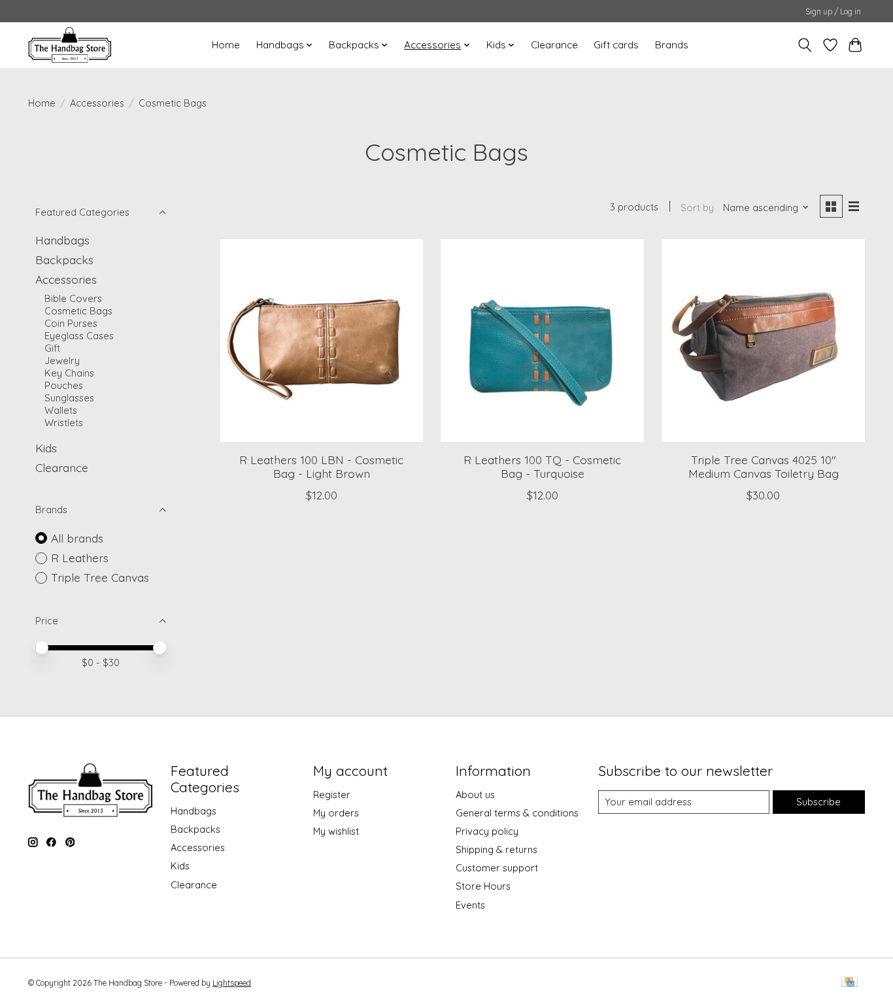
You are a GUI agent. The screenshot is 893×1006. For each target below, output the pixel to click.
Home (226, 45)
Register (331, 794)
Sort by (697, 207)
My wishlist (336, 831)
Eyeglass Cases (79, 335)
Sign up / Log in (833, 11)
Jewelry (62, 360)
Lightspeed (231, 983)
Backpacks (64, 259)
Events (470, 905)
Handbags (62, 240)
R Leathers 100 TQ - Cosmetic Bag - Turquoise (542, 466)
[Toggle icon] (805, 45)
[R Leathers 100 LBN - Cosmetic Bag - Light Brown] (321, 340)
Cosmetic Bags (78, 311)
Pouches (63, 385)
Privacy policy (487, 831)
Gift (52, 348)
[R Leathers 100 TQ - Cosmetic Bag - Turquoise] (542, 340)
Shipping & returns (496, 849)
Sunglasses (69, 398)
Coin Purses (70, 323)
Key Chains (69, 373)
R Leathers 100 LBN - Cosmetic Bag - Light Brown (321, 466)
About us (475, 794)
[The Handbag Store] (69, 45)
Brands (671, 45)
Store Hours (483, 886)
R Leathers (80, 557)
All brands (77, 538)
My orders (336, 813)
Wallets (60, 410)
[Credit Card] (849, 983)
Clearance (554, 45)
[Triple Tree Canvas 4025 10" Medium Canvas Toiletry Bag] (763, 340)
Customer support (497, 868)
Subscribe (818, 802)
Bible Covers (73, 298)
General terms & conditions (517, 813)
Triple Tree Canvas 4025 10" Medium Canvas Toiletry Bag (763, 466)
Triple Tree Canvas (100, 577)
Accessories (97, 103)
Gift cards (616, 45)
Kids (46, 448)
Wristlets (63, 422)
